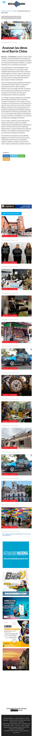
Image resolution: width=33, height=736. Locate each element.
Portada (3, 11)
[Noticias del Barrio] (16, 4)
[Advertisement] (16, 182)
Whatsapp (21, 156)
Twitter (14, 156)
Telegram (6, 159)
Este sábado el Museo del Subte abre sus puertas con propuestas (16, 534)
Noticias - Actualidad (11, 11)
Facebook (6, 156)
